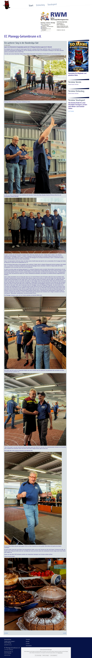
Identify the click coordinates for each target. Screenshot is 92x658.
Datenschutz (60, 652)
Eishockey (40, 5)
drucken (6, 633)
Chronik (27, 643)
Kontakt (27, 641)
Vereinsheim (29, 645)
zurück (64, 633)
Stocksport (52, 4)
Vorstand (28, 639)
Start (31, 5)
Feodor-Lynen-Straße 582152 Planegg (9, 642)
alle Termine (71, 111)
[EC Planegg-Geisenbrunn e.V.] (6, 9)
